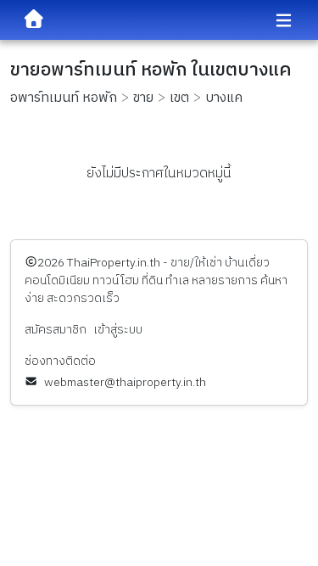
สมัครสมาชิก (55, 329)
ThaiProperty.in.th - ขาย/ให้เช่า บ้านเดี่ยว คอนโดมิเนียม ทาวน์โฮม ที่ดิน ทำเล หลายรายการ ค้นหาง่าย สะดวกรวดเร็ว (156, 280)
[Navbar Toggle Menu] (283, 21)
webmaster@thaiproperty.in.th (125, 382)
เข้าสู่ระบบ (117, 329)
